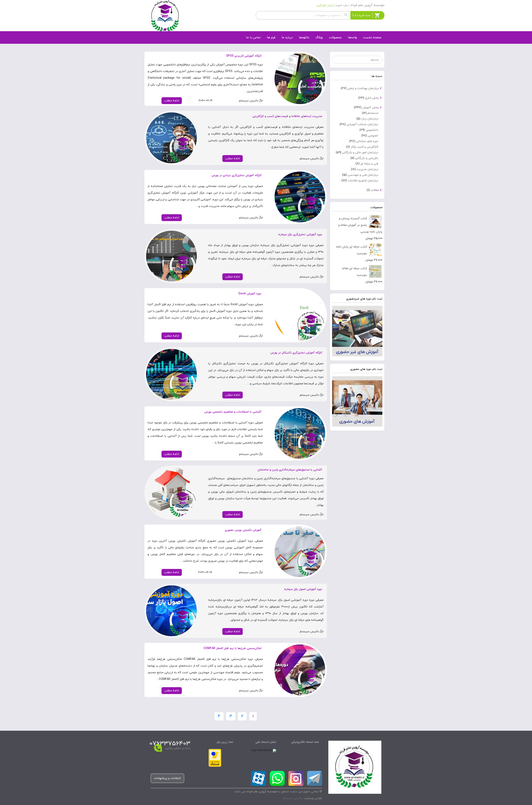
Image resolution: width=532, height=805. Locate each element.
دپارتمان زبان (369, 119)
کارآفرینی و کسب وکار (364, 147)
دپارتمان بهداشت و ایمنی (363, 88)
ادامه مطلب (171, 101)
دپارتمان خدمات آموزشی (362, 124)
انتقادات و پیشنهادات (167, 778)
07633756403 (169, 744)
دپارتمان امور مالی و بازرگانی (360, 152)
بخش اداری (372, 98)
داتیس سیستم (292, 798)
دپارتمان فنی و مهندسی (363, 175)
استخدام (372, 113)
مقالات (375, 190)
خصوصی (373, 136)
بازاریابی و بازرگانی (366, 158)
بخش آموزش (370, 107)
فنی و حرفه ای (369, 164)
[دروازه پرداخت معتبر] (215, 757)
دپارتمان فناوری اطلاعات (363, 181)
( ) (361, 15)
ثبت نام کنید (324, 5)
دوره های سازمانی (367, 141)
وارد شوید (341, 5)
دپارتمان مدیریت (367, 169)
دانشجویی (372, 130)
